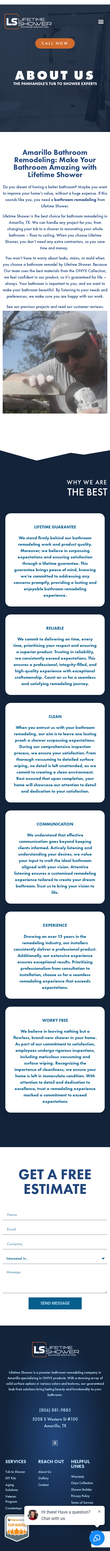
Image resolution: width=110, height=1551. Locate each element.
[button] (101, 21)
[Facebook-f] (55, 1443)
